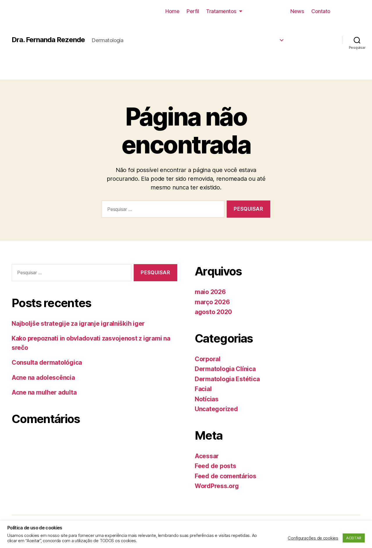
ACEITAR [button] (353, 538)
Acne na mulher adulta (44, 392)
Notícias (207, 399)
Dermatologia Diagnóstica (241, 50)
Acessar (207, 456)
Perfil (193, 11)
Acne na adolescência (43, 377)
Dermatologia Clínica (246, 38)
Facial (203, 389)
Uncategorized (216, 409)
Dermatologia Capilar (246, 62)
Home (172, 11)
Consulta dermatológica (47, 362)
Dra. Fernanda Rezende (48, 39)
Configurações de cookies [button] (313, 538)
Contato (320, 11)
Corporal (208, 359)
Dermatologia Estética (245, 26)
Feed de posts (215, 466)
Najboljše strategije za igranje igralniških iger (78, 323)
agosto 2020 (213, 312)
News (297, 11)
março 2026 (212, 302)
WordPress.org (217, 486)
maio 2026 (210, 292)
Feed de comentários (225, 476)
